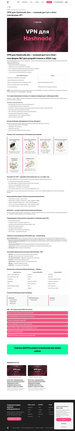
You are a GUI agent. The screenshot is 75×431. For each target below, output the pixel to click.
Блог (43, 2)
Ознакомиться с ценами (14, 418)
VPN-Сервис (30, 416)
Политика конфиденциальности (27, 427)
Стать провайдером (58, 2)
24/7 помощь (52, 299)
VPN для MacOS (13, 301)
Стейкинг (37, 2)
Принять (64, 419)
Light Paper (51, 407)
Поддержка (51, 414)
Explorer (39, 411)
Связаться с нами (52, 411)
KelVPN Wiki (30, 414)
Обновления (24, 2)
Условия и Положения (39, 427)
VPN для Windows (13, 299)
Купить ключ (29, 91)
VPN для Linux (13, 303)
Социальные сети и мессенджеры (18, 9)
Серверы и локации (17, 377)
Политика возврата (16, 427)
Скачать (49, 2)
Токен (31, 2)
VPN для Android (34, 299)
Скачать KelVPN (22, 91)
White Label (40, 414)
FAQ (49, 409)
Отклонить (63, 423)
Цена (18, 2)
